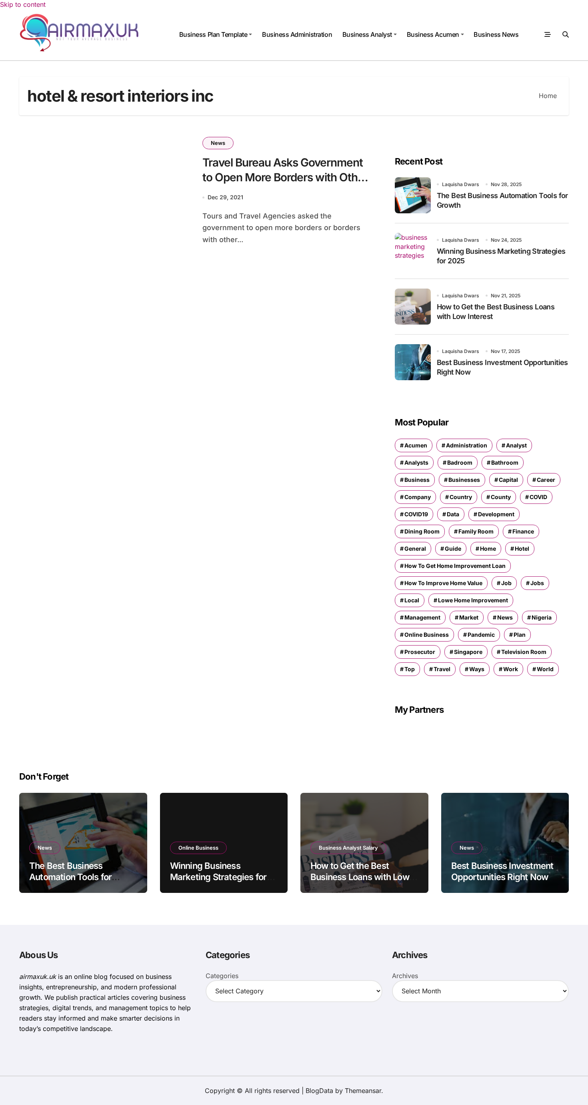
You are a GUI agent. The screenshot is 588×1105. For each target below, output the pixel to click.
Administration (466, 445)
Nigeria (542, 617)
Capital (508, 479)
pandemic (481, 634)
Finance (523, 531)
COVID (538, 496)
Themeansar (363, 1091)
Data (453, 514)
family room (476, 531)
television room (523, 651)
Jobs (537, 583)
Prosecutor (419, 651)
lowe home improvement (473, 600)
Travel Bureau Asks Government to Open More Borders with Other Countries (285, 177)
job (506, 583)
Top (409, 669)
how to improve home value (443, 583)
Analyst (516, 445)
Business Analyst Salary (348, 847)
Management (422, 617)
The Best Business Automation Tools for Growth (70, 877)
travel (442, 669)
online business (426, 634)
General (415, 548)
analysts (416, 462)
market (468, 617)
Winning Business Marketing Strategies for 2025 (218, 877)
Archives (405, 976)
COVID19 (416, 514)
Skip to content (23, 4)
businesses (464, 479)
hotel (522, 548)
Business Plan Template (213, 34)
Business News (496, 34)
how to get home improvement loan (455, 565)
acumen (415, 445)
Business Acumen (433, 34)
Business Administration (297, 34)
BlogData (319, 1091)
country (461, 496)
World (545, 669)
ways (476, 669)
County (501, 496)
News (218, 143)
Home (488, 548)
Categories (222, 976)
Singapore (468, 651)
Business (417, 479)
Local (411, 600)
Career (546, 479)
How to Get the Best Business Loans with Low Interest (359, 877)
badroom (459, 462)
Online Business (198, 847)
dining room (422, 531)
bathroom (504, 462)
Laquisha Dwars (460, 184)
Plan (520, 634)
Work (510, 669)
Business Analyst (367, 34)
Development (496, 514)
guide (453, 548)
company (417, 496)
